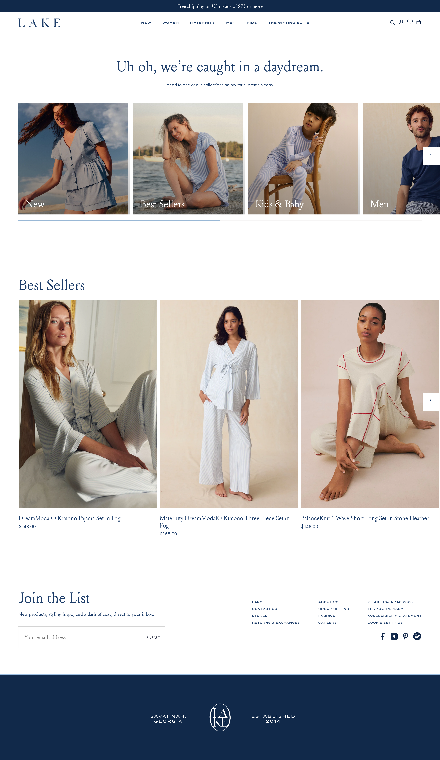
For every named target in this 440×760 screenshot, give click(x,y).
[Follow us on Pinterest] (406, 636)
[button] (431, 402)
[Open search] (393, 23)
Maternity (202, 23)
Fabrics (326, 616)
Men (231, 23)
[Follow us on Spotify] (417, 636)
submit (153, 637)
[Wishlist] (410, 24)
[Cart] (418, 25)
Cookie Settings (385, 622)
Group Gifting (333, 609)
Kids (252, 23)
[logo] (39, 22)
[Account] (401, 25)
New (146, 23)
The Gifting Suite (288, 23)
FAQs (257, 602)
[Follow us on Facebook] (382, 636)
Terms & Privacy (385, 609)
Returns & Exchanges (276, 622)
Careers (327, 622)
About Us (328, 602)
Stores (259, 616)
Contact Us (264, 609)
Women (170, 23)
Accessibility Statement (394, 616)
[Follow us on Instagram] (394, 636)
